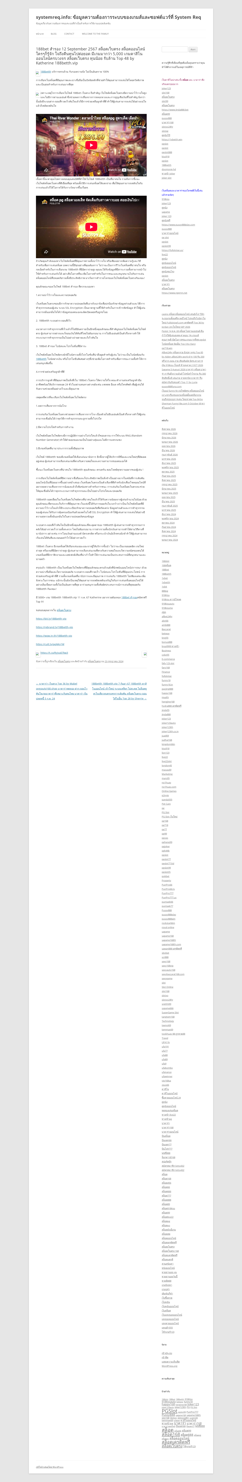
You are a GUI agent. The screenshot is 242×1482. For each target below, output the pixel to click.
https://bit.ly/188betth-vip (51, 618)
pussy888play (169, 914)
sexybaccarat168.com (173, 974)
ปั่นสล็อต (166, 1136)
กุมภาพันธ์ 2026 (170, 454)
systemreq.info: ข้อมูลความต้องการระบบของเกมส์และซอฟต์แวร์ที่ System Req (118, 17)
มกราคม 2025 (169, 510)
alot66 (165, 620)
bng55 (165, 637)
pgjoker (166, 846)
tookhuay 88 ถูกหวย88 (173, 1033)
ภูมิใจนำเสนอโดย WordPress (49, 1467)
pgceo (165, 837)
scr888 (165, 957)
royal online (168, 927)
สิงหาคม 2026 (169, 429)
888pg (165, 590)
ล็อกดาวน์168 (168, 1157)
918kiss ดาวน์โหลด (171, 599)
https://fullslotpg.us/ (172, 250)
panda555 (167, 799)
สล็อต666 (166, 1191)
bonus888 (167, 642)
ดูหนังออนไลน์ (169, 263)
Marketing (167, 774)
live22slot (167, 761)
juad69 (165, 735)
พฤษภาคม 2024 (170, 539)
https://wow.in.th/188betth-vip (54, 635)
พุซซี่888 (166, 1153)
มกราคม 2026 (169, 458)
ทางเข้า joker (168, 173)
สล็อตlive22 (167, 1216)
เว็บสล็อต (166, 1310)
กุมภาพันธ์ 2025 (170, 505)
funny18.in (167, 684)
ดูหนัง (164, 207)
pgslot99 (166, 246)
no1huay (166, 782)
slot (164, 982)
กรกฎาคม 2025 (169, 484)
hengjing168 (168, 701)
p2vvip (165, 795)
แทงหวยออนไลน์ (170, 1323)
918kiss (165, 199)
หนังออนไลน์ (168, 1268)
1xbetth (166, 582)
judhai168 (167, 740)
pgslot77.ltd (168, 863)
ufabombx (167, 1067)
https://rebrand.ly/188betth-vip (54, 627)
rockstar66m (168, 923)
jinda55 (165, 710)
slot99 (165, 101)
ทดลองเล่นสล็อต (170, 1110)
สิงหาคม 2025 (169, 480)
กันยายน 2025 (169, 475)
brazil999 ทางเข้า (170, 646)
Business (166, 650)
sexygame (167, 978)
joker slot (166, 177)
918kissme (167, 608)
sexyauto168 (168, 969)
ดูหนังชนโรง (168, 271)
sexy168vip (167, 965)
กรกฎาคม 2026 (169, 433)
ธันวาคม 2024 (169, 514)
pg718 (165, 825)
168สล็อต (166, 565)
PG (188, 1407)
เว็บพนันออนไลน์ (170, 1306)
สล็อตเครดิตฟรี (169, 1242)
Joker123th (180, 1407)
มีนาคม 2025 (168, 501)
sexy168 (166, 961)
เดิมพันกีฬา (167, 1293)
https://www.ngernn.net (174, 292)
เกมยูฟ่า (166, 1289)
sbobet (165, 952)
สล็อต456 (166, 1182)
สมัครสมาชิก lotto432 (173, 1165)
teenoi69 (166, 1025)
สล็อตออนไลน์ (169, 1238)
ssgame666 (167, 1008)
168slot (165, 561)
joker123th (167, 727)
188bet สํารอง (129, 597)
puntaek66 (167, 901)
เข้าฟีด (165, 1357)
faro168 (166, 667)
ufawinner (167, 1076)
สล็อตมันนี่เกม (169, 1229)
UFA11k (166, 1042)
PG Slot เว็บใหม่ (170, 816)
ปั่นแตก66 (166, 1140)
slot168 (165, 92)
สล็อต (164, 1174)
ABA (164, 612)
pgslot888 (167, 152)
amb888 (166, 625)
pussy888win (168, 918)
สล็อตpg (166, 1221)
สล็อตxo (166, 1225)
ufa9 (164, 1063)
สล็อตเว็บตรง (64, 610)
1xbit (164, 586)
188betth (46, 71)
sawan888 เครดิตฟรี (172, 948)
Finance (166, 671)
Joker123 (166, 718)
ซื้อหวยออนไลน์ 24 (171, 1097)
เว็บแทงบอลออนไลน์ (172, 1314)
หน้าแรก (40, 33)
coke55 (165, 654)
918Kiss (166, 595)
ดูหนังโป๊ (166, 135)
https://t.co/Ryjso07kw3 (54, 652)
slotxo (165, 995)
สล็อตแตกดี (167, 1259)
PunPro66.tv (168, 889)
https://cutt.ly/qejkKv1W (50, 644)
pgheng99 (167, 842)
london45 (167, 765)
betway (166, 633)
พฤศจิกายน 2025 (170, 467)
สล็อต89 (166, 1204)
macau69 (166, 769)
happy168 (167, 693)
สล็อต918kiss (168, 1208)
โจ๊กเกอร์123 (168, 1331)
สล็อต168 (166, 1178)
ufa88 (165, 1055)
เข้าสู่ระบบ (167, 1353)
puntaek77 (167, 906)
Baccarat (166, 629)
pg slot (165, 237)
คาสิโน (165, 1089)
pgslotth (166, 872)
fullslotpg (166, 676)
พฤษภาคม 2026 (170, 441)
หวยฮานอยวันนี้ (170, 1276)
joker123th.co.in (170, 731)
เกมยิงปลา (167, 1285)
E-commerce (168, 659)
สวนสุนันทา (167, 1263)
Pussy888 (167, 910)
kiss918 (165, 156)
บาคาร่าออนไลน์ (170, 233)
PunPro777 (167, 893)
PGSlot (169, 1410)
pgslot (165, 143)
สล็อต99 (166, 114)
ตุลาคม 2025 (168, 471)
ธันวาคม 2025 (169, 463)
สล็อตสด (166, 1234)
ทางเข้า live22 (169, 1114)
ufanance (166, 1072)
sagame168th (169, 940)
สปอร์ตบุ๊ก (166, 1161)
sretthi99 (166, 1004)
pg (163, 808)
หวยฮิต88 (166, 1280)
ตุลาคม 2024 (168, 522)
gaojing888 (167, 688)
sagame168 (168, 935)
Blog (54, 33)
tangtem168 (168, 1016)
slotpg (165, 131)
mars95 (166, 778)
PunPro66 (167, 884)
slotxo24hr (167, 126)
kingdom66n (168, 744)
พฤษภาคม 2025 (170, 493)
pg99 (164, 833)
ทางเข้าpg (167, 1119)
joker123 (166, 88)
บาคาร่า (166, 284)
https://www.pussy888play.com (178, 224)
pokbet (165, 876)
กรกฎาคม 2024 (169, 535)
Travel (165, 1038)
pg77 (164, 829)
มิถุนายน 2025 (169, 488)
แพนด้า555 (167, 1327)
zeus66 (165, 1084)
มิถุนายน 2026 (169, 437)
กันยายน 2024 (169, 527)
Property (166, 880)
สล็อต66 (166, 1187)
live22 (165, 254)
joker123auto (169, 722)
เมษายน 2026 (168, 446)
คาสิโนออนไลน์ (170, 1093)
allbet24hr (167, 616)
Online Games (169, 791)
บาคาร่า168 (167, 122)
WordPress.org (169, 1366)
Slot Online (167, 987)
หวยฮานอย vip (169, 1272)
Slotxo (173, 1417)
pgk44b (166, 850)
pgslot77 (166, 859)
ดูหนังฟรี (166, 220)
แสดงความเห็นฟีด (171, 1361)
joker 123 (166, 216)
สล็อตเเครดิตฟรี (169, 1255)
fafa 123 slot (168, 663)
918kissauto (168, 603)
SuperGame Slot (170, 1012)
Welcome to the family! (95, 33)
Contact (69, 33)
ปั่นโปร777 (167, 1148)
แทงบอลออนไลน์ (170, 1319)
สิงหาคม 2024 (169, 531)
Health (165, 697)
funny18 (166, 680)
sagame (166, 211)
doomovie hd (169, 169)
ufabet (177, 1420)
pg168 (165, 820)
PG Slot (165, 812)
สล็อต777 (166, 1195)
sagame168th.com (171, 944)
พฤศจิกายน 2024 (170, 518)
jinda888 (166, 714)
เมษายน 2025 (168, 497)
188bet (165, 569)
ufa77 (165, 1050)
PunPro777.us (169, 897)
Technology (168, 1021)
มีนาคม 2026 (168, 450)
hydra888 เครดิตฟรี (171, 705)
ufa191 (165, 1046)
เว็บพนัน (166, 1302)
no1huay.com (169, 786)
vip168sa (166, 1080)
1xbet (165, 578)
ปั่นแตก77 (166, 1144)
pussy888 (167, 118)
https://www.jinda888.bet (175, 109)
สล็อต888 (166, 1199)
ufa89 (165, 1059)
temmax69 (167, 1029)
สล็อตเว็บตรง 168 (170, 1251)
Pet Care (166, 803)
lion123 (165, 752)
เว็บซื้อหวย (167, 1297)
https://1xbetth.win (172, 139)
